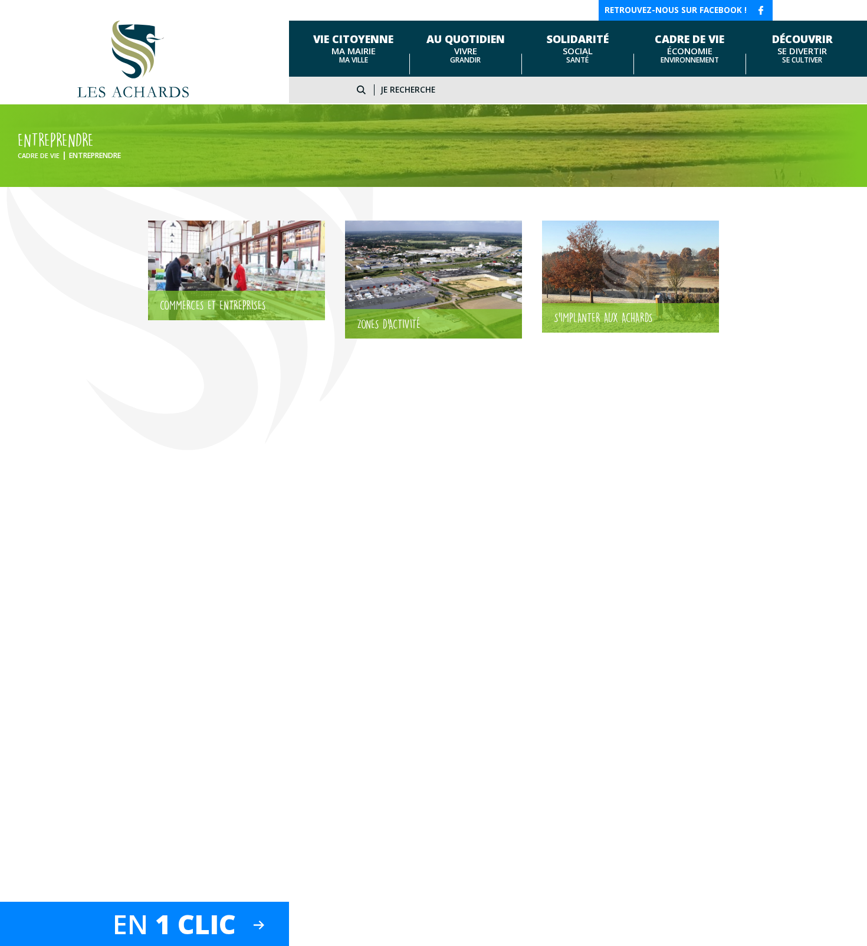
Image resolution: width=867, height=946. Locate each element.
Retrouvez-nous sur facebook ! (676, 10)
